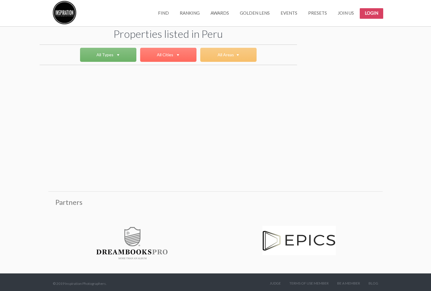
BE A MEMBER (348, 283)
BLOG (373, 283)
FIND (163, 13)
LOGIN (371, 13)
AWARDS (220, 13)
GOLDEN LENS (255, 13)
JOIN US (346, 13)
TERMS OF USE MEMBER (309, 283)
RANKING (190, 13)
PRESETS (317, 13)
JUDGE (275, 283)
